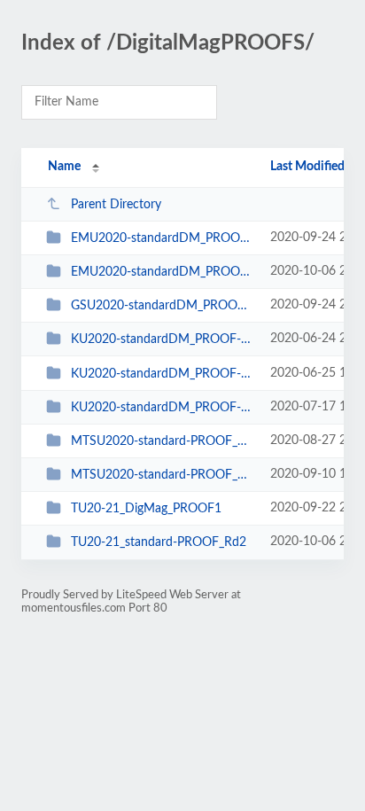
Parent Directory (116, 205)
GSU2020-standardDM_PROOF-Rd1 (162, 306)
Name (64, 166)
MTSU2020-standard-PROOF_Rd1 (162, 441)
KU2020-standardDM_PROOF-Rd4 (162, 408)
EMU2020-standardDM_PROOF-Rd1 (162, 238)
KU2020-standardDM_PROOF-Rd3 (162, 374)
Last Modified (307, 166)
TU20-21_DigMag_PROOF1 (146, 509)
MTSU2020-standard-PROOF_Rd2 (162, 475)
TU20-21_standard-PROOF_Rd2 (158, 542)
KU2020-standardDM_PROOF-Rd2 (162, 339)
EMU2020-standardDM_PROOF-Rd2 (162, 272)
